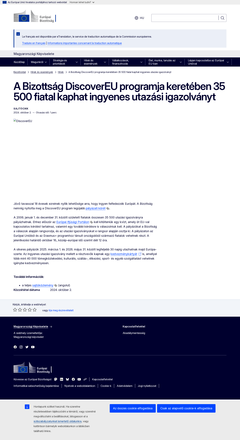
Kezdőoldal (20, 72)
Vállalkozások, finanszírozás (120, 62)
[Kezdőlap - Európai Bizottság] (40, 16)
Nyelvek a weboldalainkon (79, 385)
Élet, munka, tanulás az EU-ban (162, 62)
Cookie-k (106, 385)
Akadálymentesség (134, 333)
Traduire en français (33, 43)
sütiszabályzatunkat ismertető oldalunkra (57, 421)
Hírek (61, 72)
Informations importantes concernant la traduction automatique (85, 43)
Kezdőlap (19, 62)
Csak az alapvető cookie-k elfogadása (186, 408)
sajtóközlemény (42, 285)
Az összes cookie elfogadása (132, 408)
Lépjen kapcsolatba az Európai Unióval (206, 62)
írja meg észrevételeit (61, 310)
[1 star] (15, 310)
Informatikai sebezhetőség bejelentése (36, 385)
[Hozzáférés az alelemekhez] (46, 62)
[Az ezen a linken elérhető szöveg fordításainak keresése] (107, 208)
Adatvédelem (124, 385)
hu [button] (142, 18)
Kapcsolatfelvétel (102, 379)
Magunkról (37, 62)
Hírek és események (90, 62)
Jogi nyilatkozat (147, 385)
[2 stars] (17, 310)
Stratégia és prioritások (60, 62)
